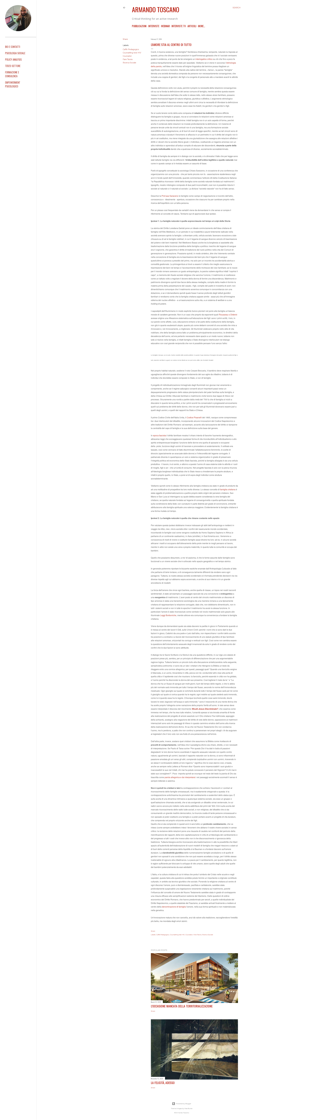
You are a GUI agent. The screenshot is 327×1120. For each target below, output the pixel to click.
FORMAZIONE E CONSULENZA (12, 74)
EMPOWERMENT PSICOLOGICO (12, 84)
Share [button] (125, 39)
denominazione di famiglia (174, 906)
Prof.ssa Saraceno (170, 195)
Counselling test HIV (132, 53)
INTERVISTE (153, 26)
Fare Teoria (127, 59)
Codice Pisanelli (194, 417)
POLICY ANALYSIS (13, 59)
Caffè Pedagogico (131, 49)
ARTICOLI (192, 26)
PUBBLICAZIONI (139, 26)
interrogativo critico (204, 59)
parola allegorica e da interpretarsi (180, 777)
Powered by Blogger (183, 1104)
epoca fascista (159, 435)
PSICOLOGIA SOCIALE (15, 53)
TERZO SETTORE (12, 66)
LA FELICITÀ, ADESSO (163, 1082)
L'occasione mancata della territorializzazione (182, 1006)
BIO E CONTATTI (12, 47)
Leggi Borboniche (168, 615)
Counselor (127, 56)
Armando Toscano (155, 9)
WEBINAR (165, 26)
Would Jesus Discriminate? (205, 708)
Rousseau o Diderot (228, 314)
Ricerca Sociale (129, 63)
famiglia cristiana (227, 489)
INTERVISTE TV (179, 26)
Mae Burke (188, 1108)
